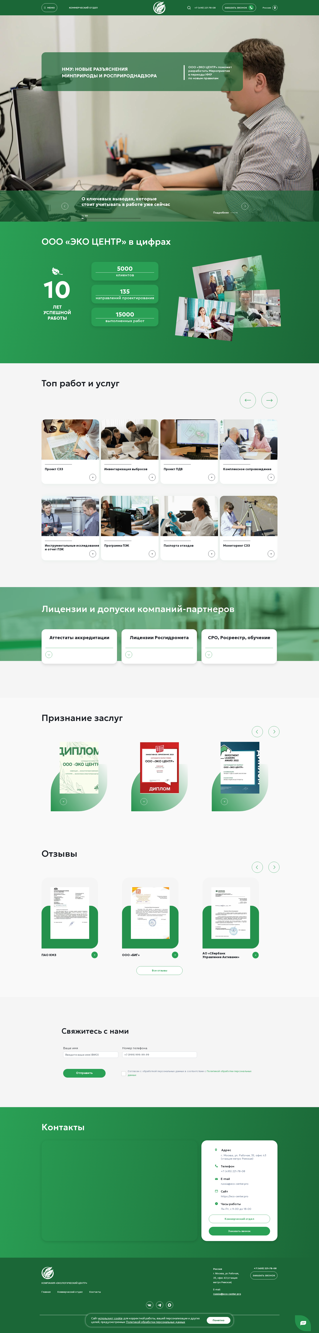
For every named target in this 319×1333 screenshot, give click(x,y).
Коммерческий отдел (83, 7)
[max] (169, 1305)
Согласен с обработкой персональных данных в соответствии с (189, 1073)
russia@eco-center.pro (234, 1183)
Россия (267, 7)
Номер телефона (134, 1048)
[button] (64, 206)
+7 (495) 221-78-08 (205, 7)
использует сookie (110, 1318)
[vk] (149, 1305)
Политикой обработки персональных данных (155, 1322)
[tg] (159, 1305)
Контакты (95, 1292)
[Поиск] (189, 8)
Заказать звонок (239, 1231)
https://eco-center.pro (234, 1196)
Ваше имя (70, 1048)
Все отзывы (159, 970)
